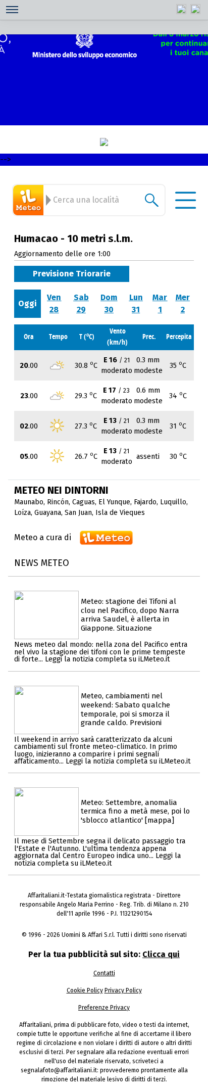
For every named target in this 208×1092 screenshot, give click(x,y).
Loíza (22, 512)
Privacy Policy (123, 990)
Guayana (47, 512)
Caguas (83, 502)
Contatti (104, 973)
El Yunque (114, 502)
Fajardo (145, 502)
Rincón (58, 502)
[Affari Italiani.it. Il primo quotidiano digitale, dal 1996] (104, 142)
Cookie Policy (85, 990)
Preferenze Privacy (104, 1007)
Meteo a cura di (42, 537)
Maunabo (28, 502)
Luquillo (173, 502)
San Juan (78, 512)
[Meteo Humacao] (29, 200)
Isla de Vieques (120, 512)
